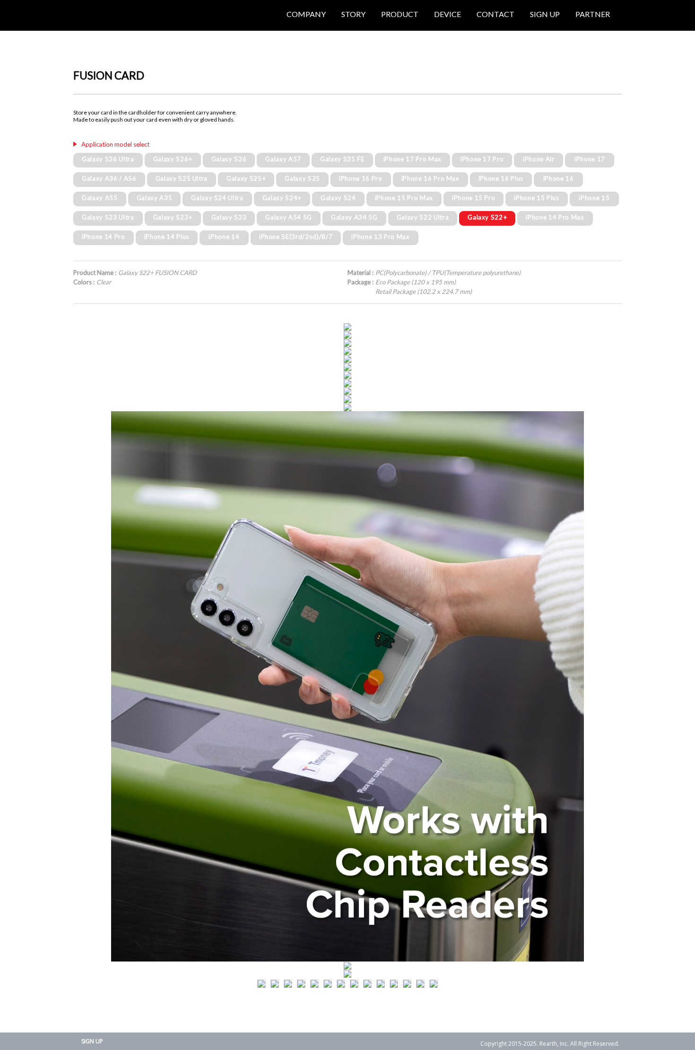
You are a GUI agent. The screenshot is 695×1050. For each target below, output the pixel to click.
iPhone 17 (589, 159)
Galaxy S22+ (487, 217)
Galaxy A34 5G (354, 217)
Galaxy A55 (100, 198)
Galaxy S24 (338, 198)
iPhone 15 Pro (473, 198)
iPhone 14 (223, 236)
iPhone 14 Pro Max (555, 217)
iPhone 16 (558, 178)
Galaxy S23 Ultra (108, 217)
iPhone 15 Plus (536, 198)
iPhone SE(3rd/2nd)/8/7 (296, 236)
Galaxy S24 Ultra (217, 198)
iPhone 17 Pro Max (412, 159)
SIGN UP (92, 1041)
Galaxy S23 (229, 217)
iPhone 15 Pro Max (404, 198)
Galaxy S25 (302, 178)
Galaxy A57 (283, 159)
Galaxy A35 (155, 198)
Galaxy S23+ (172, 217)
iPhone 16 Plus (500, 178)
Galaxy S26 (229, 159)
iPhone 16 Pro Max (430, 178)
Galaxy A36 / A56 (109, 178)
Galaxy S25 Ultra (182, 178)
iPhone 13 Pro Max (380, 236)
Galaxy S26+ (172, 159)
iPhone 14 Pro (103, 236)
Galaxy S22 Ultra (423, 217)
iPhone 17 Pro (482, 159)
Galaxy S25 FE (342, 159)
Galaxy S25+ (246, 178)
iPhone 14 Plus (166, 236)
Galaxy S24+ (282, 198)
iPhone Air (539, 159)
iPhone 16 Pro (360, 178)
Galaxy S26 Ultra (108, 159)
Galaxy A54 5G (288, 217)
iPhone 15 (594, 198)
